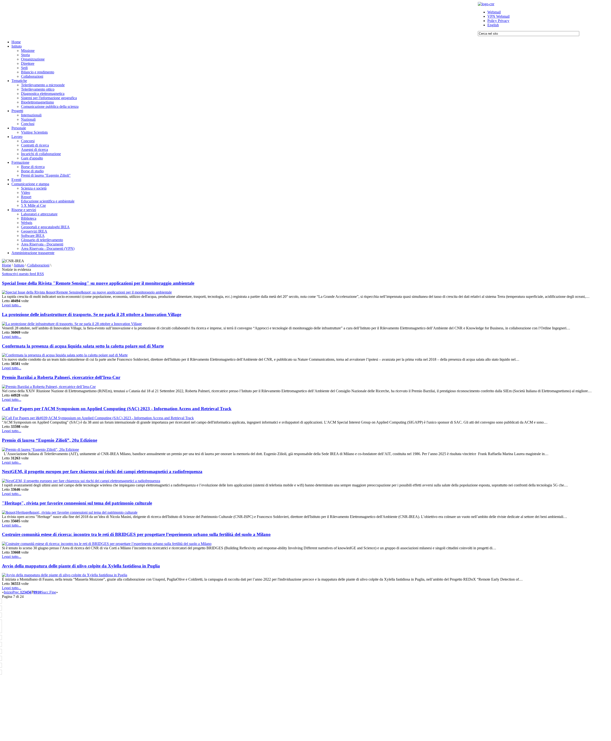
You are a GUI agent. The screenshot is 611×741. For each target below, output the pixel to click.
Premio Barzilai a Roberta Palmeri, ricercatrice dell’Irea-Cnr (61, 377)
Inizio (8, 592)
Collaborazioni (38, 265)
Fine (52, 592)
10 (39, 592)
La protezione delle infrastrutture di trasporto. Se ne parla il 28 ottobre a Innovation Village (91, 314)
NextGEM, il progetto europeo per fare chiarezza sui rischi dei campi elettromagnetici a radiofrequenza (102, 471)
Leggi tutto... (11, 305)
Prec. (16, 592)
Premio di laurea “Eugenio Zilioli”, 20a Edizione (49, 440)
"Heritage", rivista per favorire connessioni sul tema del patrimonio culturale (77, 503)
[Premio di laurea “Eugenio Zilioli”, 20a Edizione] (40, 449)
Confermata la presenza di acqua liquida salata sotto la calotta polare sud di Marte (83, 346)
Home (6, 265)
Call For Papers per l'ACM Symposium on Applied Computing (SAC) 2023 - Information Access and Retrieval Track (117, 408)
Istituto (19, 265)
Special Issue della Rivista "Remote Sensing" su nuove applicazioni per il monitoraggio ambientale (98, 283)
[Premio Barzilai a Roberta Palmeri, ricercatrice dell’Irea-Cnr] (49, 387)
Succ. (45, 592)
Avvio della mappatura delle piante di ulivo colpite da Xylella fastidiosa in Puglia (81, 565)
